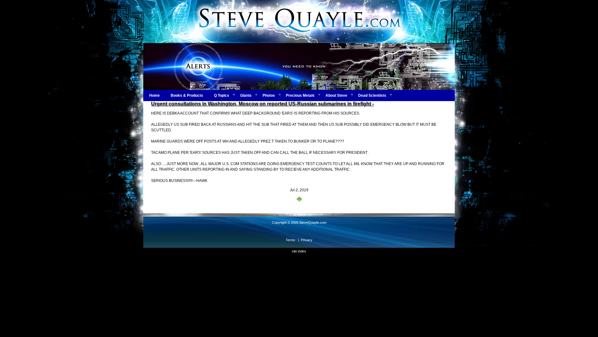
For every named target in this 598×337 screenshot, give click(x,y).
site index (299, 251)
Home (154, 95)
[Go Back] (299, 200)
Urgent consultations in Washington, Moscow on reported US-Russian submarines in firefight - (262, 103)
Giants (246, 95)
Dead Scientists (372, 95)
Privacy (306, 240)
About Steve (336, 95)
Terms (290, 240)
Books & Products (187, 95)
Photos (269, 95)
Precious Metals (300, 95)
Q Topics (221, 95)
